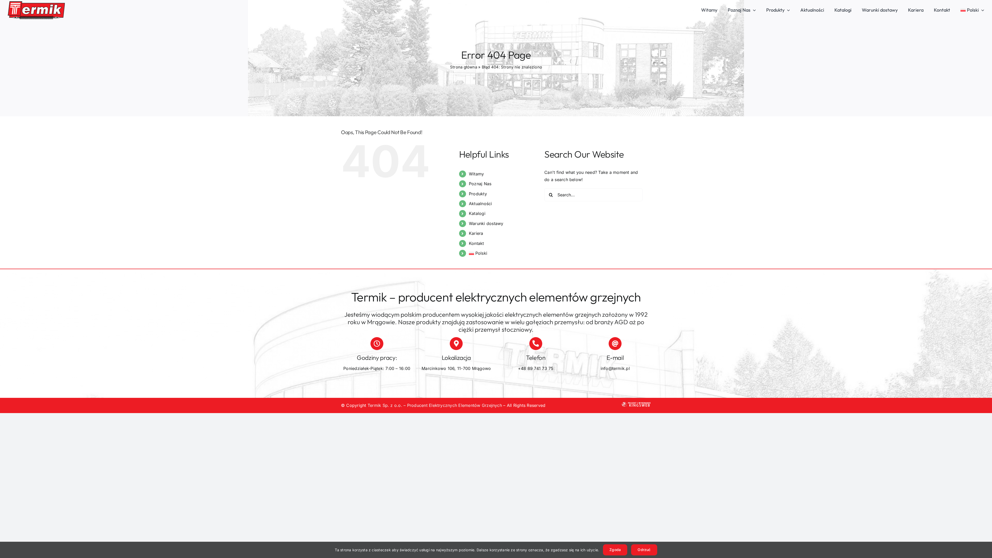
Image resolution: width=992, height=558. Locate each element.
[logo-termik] (36, 3)
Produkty (478, 193)
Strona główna (463, 67)
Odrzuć (644, 549)
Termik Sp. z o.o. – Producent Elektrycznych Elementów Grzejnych (435, 405)
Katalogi (477, 213)
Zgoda (615, 549)
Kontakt (476, 243)
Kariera (476, 233)
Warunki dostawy (486, 223)
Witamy (476, 173)
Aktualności (480, 203)
